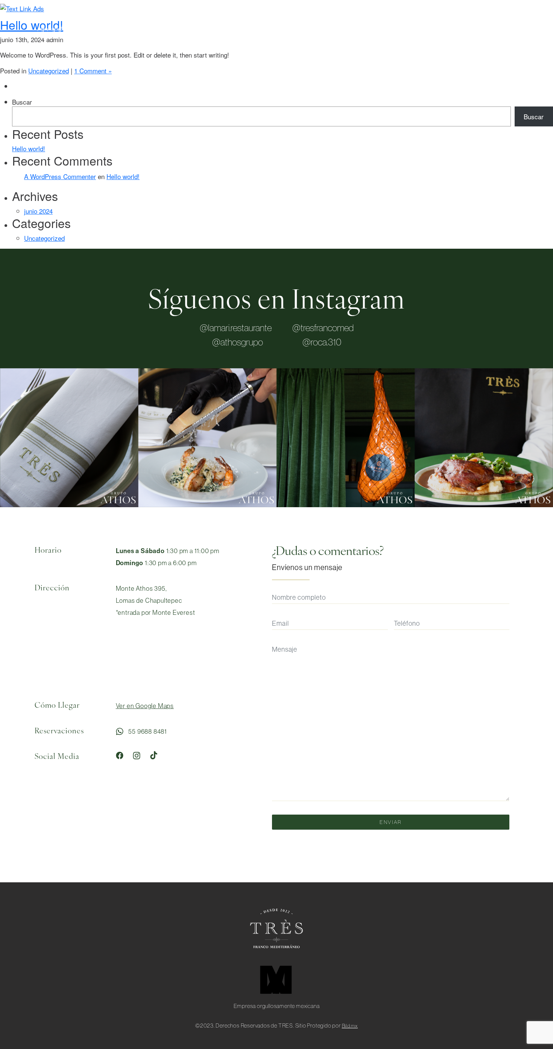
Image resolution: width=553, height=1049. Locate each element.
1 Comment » (93, 70)
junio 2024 (38, 211)
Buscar (22, 101)
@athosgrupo (237, 342)
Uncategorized (48, 70)
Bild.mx (350, 1026)
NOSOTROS (397, 33)
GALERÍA (446, 33)
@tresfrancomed (323, 327)
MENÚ (352, 33)
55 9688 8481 (147, 731)
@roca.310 (321, 342)
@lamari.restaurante (236, 327)
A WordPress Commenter (60, 176)
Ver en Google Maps (145, 706)
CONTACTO (496, 33)
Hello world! (28, 148)
